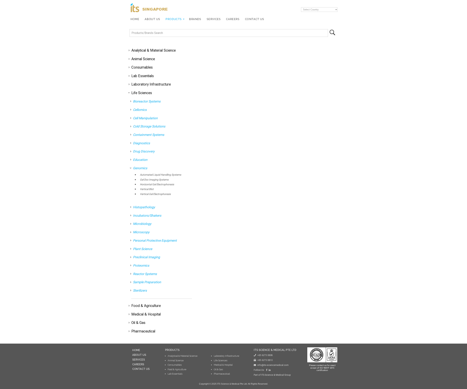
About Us (152, 19)
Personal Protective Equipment (155, 240)
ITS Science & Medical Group (276, 375)
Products (173, 19)
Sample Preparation (147, 282)
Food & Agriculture (146, 306)
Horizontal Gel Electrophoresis (157, 184)
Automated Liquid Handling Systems (160, 174)
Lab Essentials (142, 76)
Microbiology (142, 224)
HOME (136, 350)
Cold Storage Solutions (149, 126)
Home (134, 19)
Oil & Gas (138, 323)
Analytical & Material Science (153, 50)
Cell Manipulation (145, 118)
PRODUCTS (172, 349)
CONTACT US (141, 368)
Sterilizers (140, 290)
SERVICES (138, 359)
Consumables (142, 67)
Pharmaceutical (143, 331)
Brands (195, 19)
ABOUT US (139, 354)
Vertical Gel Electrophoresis (155, 194)
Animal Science (143, 59)
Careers (232, 19)
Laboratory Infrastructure (151, 84)
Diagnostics (141, 143)
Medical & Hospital (146, 314)
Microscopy (141, 232)
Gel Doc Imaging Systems (154, 179)
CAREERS (138, 364)
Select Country (311, 9)
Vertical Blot (147, 189)
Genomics (140, 168)
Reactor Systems (145, 274)
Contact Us (254, 19)
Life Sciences (141, 93)
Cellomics (140, 110)
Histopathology (144, 207)
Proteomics (141, 265)
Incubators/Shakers (147, 215)
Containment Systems (148, 135)
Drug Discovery (144, 151)
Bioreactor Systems (147, 101)
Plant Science (142, 249)
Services (214, 19)
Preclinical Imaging (146, 257)
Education (140, 160)
